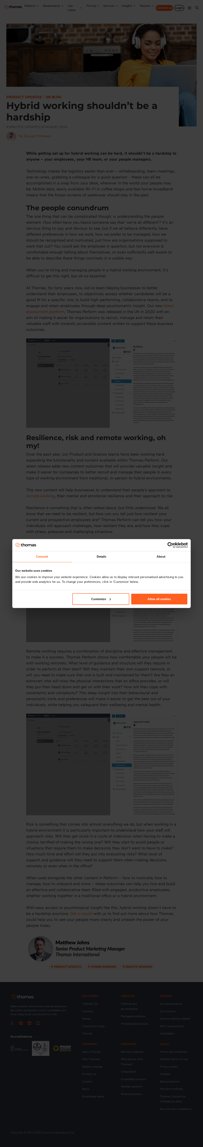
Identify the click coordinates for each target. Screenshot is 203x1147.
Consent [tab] (42, 556)
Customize (98, 598)
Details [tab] (101, 556)
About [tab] (161, 556)
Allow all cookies (159, 598)
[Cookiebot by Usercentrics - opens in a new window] (170, 545)
